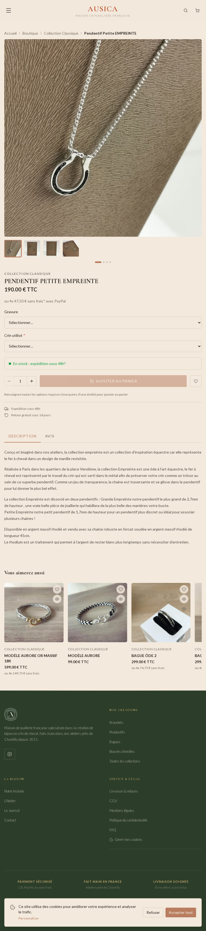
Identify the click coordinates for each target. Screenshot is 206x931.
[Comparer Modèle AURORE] (120, 608)
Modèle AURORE (84, 655)
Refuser (153, 912)
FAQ (112, 830)
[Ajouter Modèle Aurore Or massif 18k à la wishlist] (57, 589)
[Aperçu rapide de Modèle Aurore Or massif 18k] (57, 599)
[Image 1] (12, 248)
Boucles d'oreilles (122, 751)
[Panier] (197, 10)
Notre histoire (14, 791)
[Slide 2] (104, 262)
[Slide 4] (110, 262)
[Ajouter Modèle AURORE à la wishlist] (120, 589)
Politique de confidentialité (128, 820)
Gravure (11, 311)
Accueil (10, 33)
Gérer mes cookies (128, 839)
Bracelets (116, 722)
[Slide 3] (107, 262)
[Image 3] (51, 248)
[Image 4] (70, 248)
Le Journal (12, 810)
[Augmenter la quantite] (31, 381)
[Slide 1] (98, 262)
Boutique (30, 33)
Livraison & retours (123, 791)
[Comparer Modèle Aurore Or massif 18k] (57, 608)
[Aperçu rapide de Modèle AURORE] (120, 599)
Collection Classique (61, 33)
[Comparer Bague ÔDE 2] (184, 608)
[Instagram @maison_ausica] (9, 754)
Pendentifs (117, 732)
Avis (49, 436)
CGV (113, 801)
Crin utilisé (14, 335)
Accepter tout (181, 912)
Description (22, 436)
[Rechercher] (185, 10)
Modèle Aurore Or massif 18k (30, 658)
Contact (10, 820)
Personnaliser (29, 918)
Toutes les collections (124, 761)
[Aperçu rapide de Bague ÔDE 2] (184, 599)
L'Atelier (10, 801)
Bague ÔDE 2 (143, 655)
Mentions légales (121, 810)
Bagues (114, 742)
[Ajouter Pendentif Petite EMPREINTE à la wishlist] (196, 381)
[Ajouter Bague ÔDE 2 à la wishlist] (184, 589)
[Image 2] (32, 248)
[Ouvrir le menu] (8, 10)
